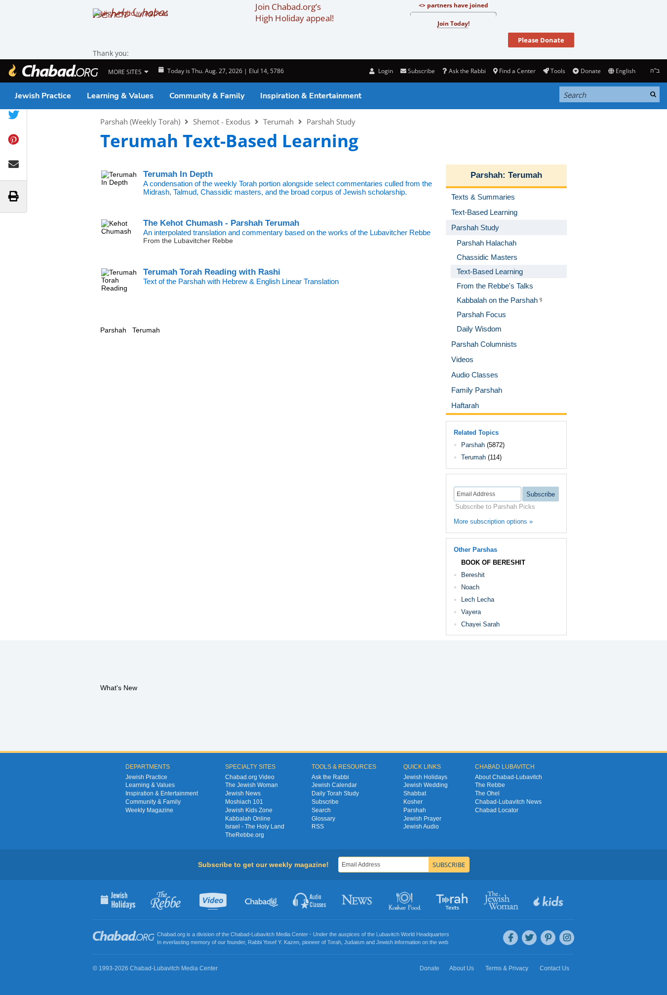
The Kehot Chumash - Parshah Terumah (221, 223)
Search (321, 810)
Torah (334, 942)
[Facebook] (510, 937)
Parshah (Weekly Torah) (140, 121)
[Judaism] (52, 71)
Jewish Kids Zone (249, 810)
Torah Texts (453, 899)
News (358, 899)
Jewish (384, 942)
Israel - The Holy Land (254, 826)
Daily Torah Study (335, 793)
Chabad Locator (496, 810)
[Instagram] (566, 937)
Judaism (354, 942)
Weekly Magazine (149, 810)
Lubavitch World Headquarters (412, 934)
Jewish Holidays (425, 777)
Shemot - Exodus (221, 121)
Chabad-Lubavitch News (508, 801)
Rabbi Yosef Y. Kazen (273, 942)
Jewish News (243, 793)
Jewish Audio (421, 826)
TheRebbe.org (244, 834)
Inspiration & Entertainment (310, 95)
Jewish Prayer (422, 818)
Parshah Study (331, 121)
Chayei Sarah (480, 624)
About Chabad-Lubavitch (508, 777)
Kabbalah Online (248, 818)
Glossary (323, 818)
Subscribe (325, 801)
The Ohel (487, 793)
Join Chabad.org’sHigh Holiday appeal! (294, 12)
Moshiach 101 (244, 801)
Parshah (487, 175)
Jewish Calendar (334, 785)
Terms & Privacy (506, 968)
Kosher (413, 801)
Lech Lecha (477, 599)
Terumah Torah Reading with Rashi (211, 272)
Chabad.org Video (250, 777)
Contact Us (554, 968)
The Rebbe (490, 785)
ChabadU (262, 899)
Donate (590, 71)
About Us (461, 968)
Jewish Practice (43, 95)
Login (384, 71)
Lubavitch (263, 934)
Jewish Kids (549, 899)
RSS (318, 826)
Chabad (240, 934)
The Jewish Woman (251, 785)
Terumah (278, 121)
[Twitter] (529, 937)
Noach (470, 587)
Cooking (406, 899)
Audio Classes (310, 899)
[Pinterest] (548, 937)
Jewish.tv (214, 899)
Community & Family (206, 95)
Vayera (471, 612)
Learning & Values (120, 95)
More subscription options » (493, 521)
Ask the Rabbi (467, 71)
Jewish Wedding (425, 785)
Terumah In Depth (178, 174)
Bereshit (473, 575)
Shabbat (414, 793)
